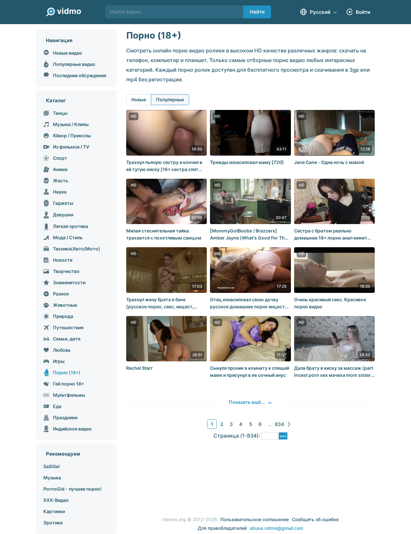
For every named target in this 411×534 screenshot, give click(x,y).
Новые (138, 99)
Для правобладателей (222, 528)
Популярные (170, 99)
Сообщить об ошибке (315, 519)
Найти (257, 12)
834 (279, 424)
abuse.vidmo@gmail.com (276, 528)
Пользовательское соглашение (254, 519)
